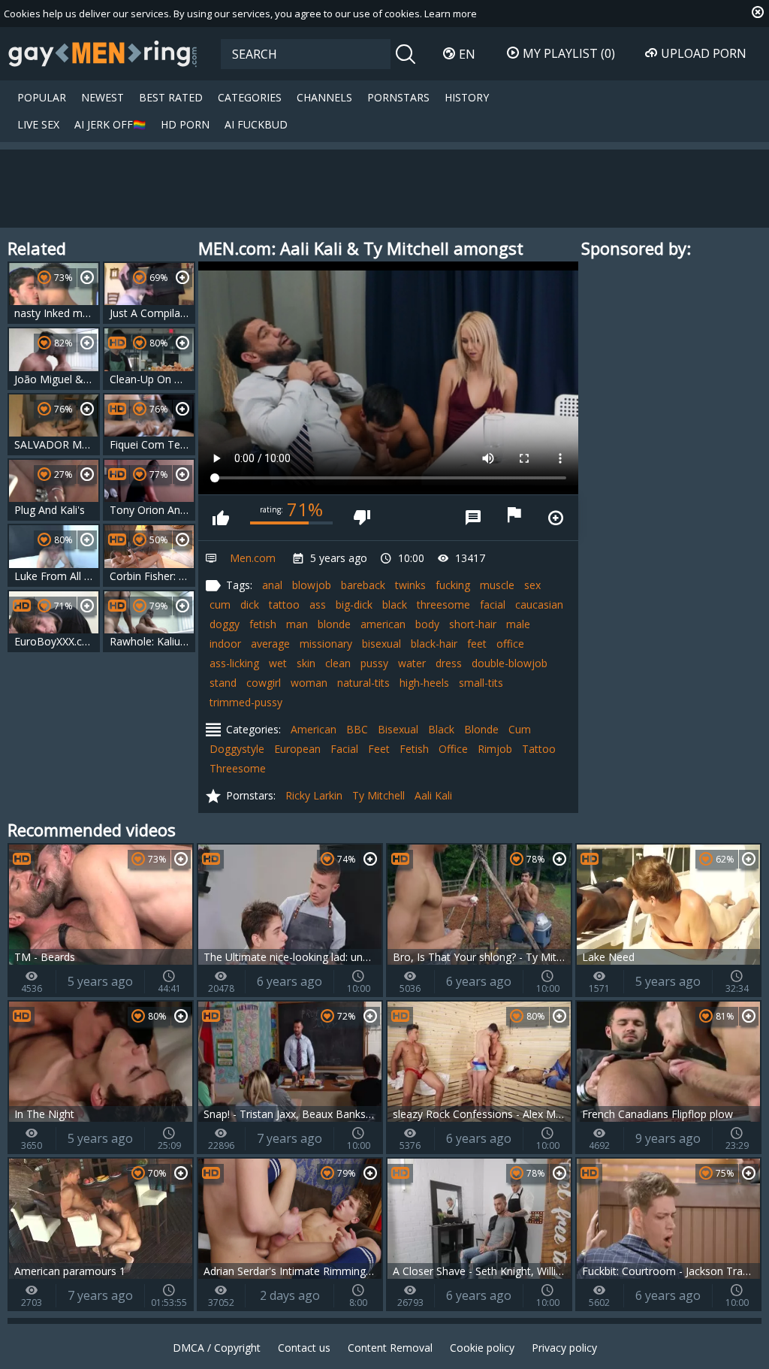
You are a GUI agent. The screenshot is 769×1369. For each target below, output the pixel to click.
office (510, 643)
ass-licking (234, 663)
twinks (410, 585)
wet (278, 663)
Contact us (304, 1347)
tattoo (284, 604)
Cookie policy (482, 1347)
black (394, 604)
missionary (326, 643)
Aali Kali (433, 795)
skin (306, 663)
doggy (225, 624)
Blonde (481, 729)
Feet (379, 749)
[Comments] (473, 517)
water (412, 663)
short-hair (472, 624)
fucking (453, 585)
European (297, 749)
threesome (443, 604)
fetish (262, 624)
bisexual (381, 643)
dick (249, 604)
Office (453, 749)
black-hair (434, 643)
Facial (344, 749)
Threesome (238, 768)
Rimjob (495, 749)
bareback (363, 585)
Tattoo (539, 749)
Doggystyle (237, 749)
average (270, 643)
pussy (374, 663)
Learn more (450, 13)
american (383, 624)
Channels (324, 97)
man (297, 624)
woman (309, 682)
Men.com (253, 558)
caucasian (539, 604)
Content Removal (390, 1347)
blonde (334, 624)
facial (492, 604)
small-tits (481, 682)
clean (338, 663)
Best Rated (171, 97)
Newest (102, 97)
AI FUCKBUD (256, 124)
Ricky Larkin (313, 795)
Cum (519, 729)
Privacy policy (564, 1347)
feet (477, 643)
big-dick (354, 604)
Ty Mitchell (378, 795)
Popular (41, 97)
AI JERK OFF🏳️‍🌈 (110, 124)
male (518, 624)
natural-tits (363, 682)
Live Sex (38, 124)
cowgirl (263, 682)
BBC (357, 729)
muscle (497, 585)
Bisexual (398, 729)
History (467, 97)
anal (272, 585)
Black (441, 729)
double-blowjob (509, 663)
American (313, 729)
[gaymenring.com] (103, 53)
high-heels (424, 682)
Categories (250, 97)
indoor (225, 643)
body (427, 624)
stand (223, 682)
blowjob (311, 585)
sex (532, 585)
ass (317, 604)
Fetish (414, 749)
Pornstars (398, 97)
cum (220, 604)
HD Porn (185, 124)
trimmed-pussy (246, 702)
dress (449, 663)
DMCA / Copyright (217, 1347)
